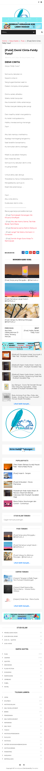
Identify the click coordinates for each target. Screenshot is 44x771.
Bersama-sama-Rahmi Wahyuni (24, 228)
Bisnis (6, 712)
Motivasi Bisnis (9, 748)
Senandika (8, 665)
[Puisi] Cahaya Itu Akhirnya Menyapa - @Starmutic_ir (19, 321)
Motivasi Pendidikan (11, 733)
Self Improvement (11, 719)
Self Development (11, 708)
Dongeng (7, 672)
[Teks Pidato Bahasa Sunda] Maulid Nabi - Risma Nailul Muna (26, 466)
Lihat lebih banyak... (22, 404)
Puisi (32, 57)
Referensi (8, 722)
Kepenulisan (8, 759)
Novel (6, 687)
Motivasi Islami (9, 704)
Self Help (7, 726)
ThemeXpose (18, 768)
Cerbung (7, 679)
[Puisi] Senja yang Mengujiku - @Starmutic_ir (21, 280)
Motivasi (7, 741)
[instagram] (41, 2)
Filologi (7, 737)
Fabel (6, 683)
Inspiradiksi (8, 676)
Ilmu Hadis (8, 643)
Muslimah (7, 755)
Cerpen (7, 657)
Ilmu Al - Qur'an (10, 640)
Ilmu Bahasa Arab (11, 636)
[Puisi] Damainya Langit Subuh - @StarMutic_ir (17, 300)
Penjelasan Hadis (10, 632)
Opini (6, 697)
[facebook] (38, 2)
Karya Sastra (26, 57)
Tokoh (6, 730)
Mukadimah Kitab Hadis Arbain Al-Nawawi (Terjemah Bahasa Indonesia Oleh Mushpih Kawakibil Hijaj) (26, 494)
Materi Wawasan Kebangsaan (15, 744)
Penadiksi (35, 768)
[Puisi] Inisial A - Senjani (22, 473)
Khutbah (7, 701)
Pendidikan (8, 715)
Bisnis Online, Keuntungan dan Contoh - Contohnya (24, 502)
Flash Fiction (9, 668)
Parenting (8, 752)
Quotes (7, 661)
